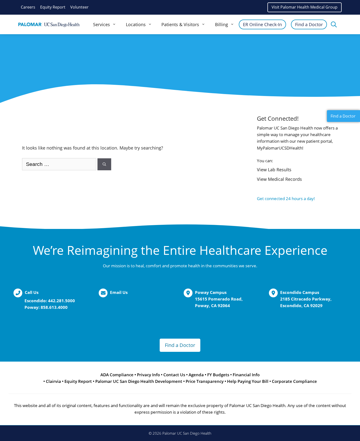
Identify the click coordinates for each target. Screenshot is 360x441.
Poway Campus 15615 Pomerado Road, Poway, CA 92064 (219, 299)
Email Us (119, 292)
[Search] (104, 164)
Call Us (31, 292)
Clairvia (53, 381)
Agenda (196, 374)
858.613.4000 (54, 307)
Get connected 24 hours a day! (286, 198)
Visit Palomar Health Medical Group (304, 7)
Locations (136, 24)
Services (101, 24)
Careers (28, 7)
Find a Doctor (309, 24)
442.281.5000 (61, 300)
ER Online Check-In (262, 24)
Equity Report (52, 7)
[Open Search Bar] (334, 24)
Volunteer (79, 7)
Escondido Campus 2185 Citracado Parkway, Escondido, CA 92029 (306, 299)
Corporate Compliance (294, 381)
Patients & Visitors (180, 24)
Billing (221, 24)
